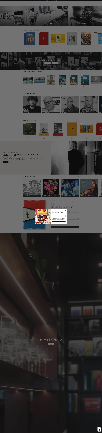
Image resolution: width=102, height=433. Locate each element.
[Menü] (100, 427)
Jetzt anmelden (59, 221)
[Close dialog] (65, 209)
